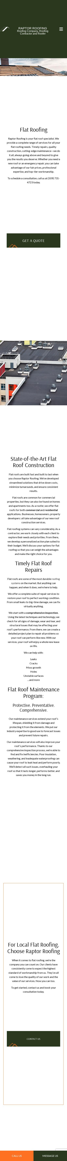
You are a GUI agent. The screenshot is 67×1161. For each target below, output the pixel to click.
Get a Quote (33, 240)
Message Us (50, 1155)
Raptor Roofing (32, 28)
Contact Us (33, 1040)
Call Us (17, 1155)
